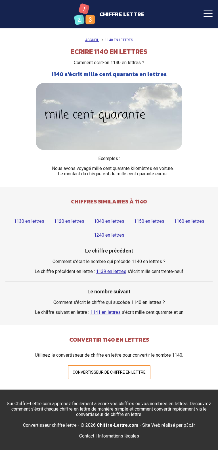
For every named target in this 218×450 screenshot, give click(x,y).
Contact (86, 436)
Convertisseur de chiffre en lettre (109, 372)
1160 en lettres (189, 221)
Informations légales (118, 436)
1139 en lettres (111, 271)
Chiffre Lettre (121, 14)
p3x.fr (189, 425)
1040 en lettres (109, 221)
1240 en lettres (109, 235)
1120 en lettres (69, 221)
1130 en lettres (29, 221)
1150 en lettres (149, 221)
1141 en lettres (105, 312)
